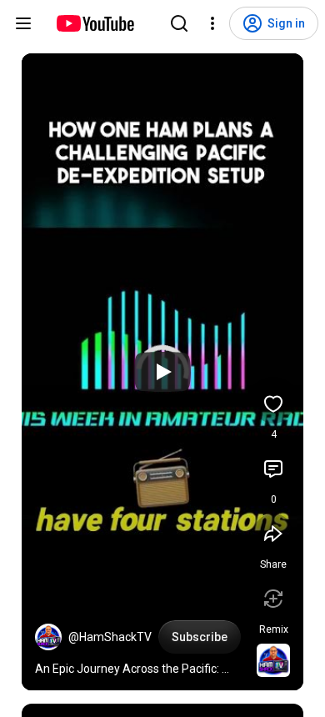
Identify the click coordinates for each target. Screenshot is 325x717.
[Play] (162, 372)
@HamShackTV (110, 637)
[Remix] (273, 599)
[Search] (179, 23)
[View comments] (273, 469)
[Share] (273, 534)
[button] (48, 637)
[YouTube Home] (94, 23)
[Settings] (212, 23)
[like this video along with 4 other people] (273, 404)
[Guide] (23, 23)
